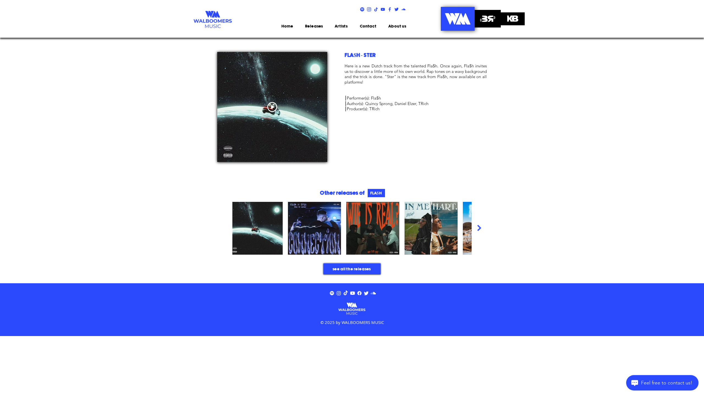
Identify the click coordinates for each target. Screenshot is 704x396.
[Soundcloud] (373, 293)
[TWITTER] (396, 9)
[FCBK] (389, 9)
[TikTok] (345, 293)
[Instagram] (339, 293)
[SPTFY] (362, 9)
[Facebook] (359, 293)
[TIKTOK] (376, 9)
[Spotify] (332, 293)
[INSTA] (369, 9)
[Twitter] (366, 293)
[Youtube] (352, 293)
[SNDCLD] (403, 9)
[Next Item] (479, 228)
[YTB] (383, 9)
